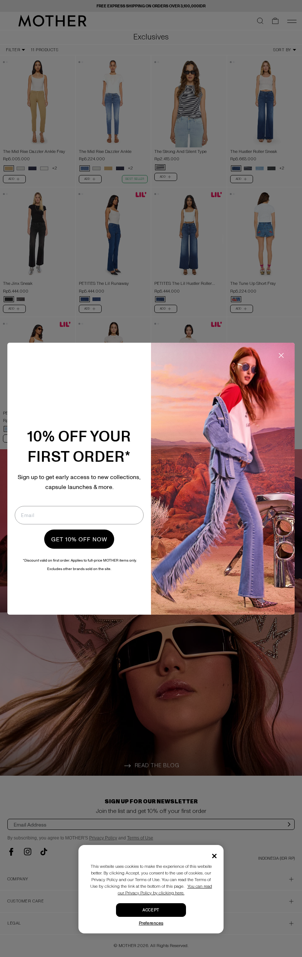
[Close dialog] (281, 355)
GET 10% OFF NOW (79, 539)
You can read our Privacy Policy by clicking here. (165, 889)
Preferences (151, 923)
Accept (151, 910)
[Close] (214, 856)
